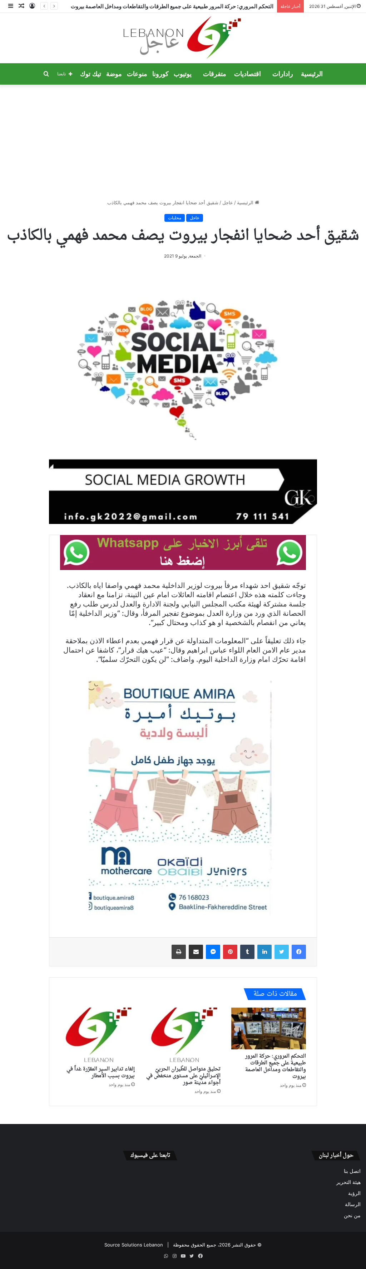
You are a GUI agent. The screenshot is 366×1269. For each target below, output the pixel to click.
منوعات (137, 74)
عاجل (227, 202)
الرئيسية (312, 74)
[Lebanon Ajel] (183, 38)
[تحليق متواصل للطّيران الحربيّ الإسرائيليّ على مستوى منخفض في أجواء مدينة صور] (182, 1035)
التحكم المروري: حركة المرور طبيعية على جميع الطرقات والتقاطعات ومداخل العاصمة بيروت (275, 1066)
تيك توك (90, 74)
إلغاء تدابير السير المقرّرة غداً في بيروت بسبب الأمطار (100, 1072)
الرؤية (354, 1193)
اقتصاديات (247, 74)
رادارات (282, 74)
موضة (114, 74)
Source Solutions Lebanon (133, 1245)
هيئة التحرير (348, 1182)
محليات (174, 217)
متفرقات (214, 74)
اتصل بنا (352, 1171)
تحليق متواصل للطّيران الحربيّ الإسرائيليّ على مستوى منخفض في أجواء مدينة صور (183, 1076)
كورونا (160, 74)
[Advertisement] (183, 142)
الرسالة (353, 1204)
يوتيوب (183, 74)
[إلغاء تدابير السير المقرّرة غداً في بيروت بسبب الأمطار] (97, 1035)
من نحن (352, 1215)
